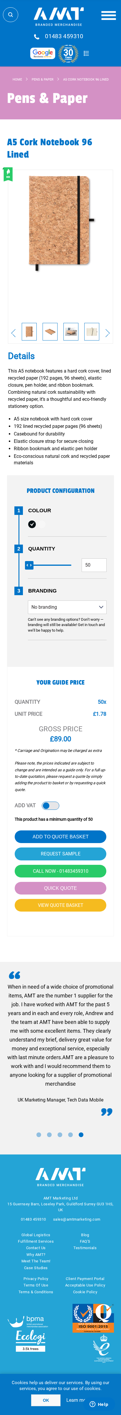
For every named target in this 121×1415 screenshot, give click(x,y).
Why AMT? (36, 1254)
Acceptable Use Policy (85, 1285)
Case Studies (36, 1268)
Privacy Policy (35, 1278)
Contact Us (36, 1248)
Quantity (41, 549)
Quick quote (60, 888)
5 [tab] (81, 1134)
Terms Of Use (35, 1285)
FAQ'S (85, 1241)
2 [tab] (49, 1134)
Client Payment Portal (85, 1278)
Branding (42, 591)
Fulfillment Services (36, 1241)
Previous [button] (13, 333)
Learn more (78, 1400)
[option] (29, 332)
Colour (39, 510)
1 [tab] (38, 1134)
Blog (85, 1235)
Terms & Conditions (36, 1292)
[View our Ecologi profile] (30, 1341)
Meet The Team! (36, 1261)
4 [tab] (70, 1134)
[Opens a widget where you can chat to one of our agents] (99, 1404)
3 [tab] (60, 1134)
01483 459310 (64, 36)
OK (46, 1400)
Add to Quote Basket (61, 836)
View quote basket (60, 905)
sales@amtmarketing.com (76, 1219)
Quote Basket (86, 53)
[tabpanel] (60, 1043)
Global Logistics (36, 1235)
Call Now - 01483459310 (60, 871)
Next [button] (107, 333)
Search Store (10, 14)
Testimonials (85, 1248)
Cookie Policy (85, 1292)
